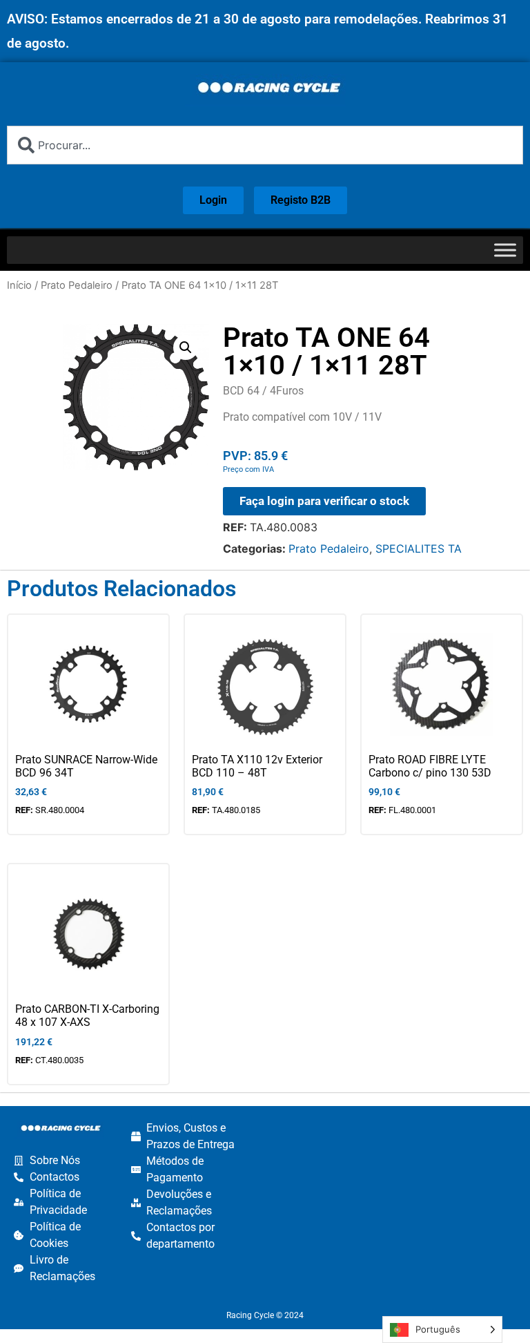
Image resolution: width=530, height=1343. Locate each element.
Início (19, 285)
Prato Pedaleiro (76, 285)
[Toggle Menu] (505, 249)
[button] (185, 347)
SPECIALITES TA (418, 548)
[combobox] (265, 145)
